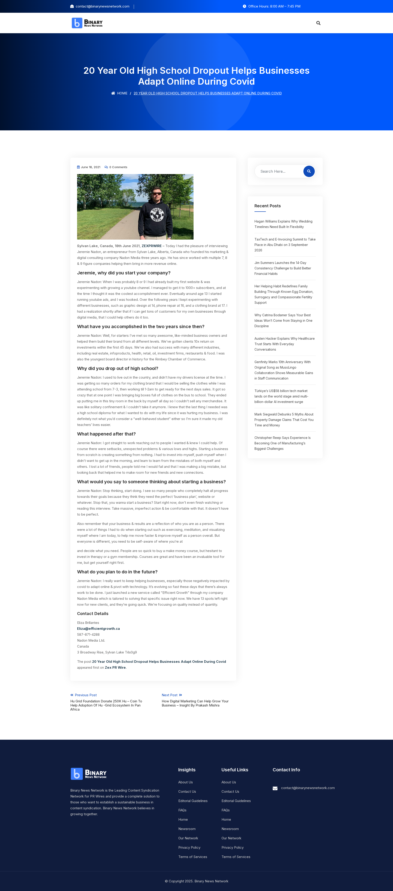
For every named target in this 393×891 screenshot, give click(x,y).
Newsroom (187, 829)
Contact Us (187, 791)
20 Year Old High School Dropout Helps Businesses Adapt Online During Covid (159, 661)
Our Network (188, 838)
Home (121, 93)
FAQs (182, 810)
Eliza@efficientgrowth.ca (98, 628)
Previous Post (106, 702)
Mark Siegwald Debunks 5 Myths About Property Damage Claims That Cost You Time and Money (284, 419)
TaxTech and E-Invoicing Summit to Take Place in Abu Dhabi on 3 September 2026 (285, 244)
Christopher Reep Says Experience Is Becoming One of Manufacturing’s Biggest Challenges (282, 443)
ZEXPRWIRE (152, 246)
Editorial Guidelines (193, 801)
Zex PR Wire (115, 667)
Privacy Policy (189, 847)
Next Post (195, 700)
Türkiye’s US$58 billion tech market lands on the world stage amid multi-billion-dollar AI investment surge (281, 396)
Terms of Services (192, 857)
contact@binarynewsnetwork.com (308, 788)
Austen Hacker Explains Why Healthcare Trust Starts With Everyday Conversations (284, 344)
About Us (185, 782)
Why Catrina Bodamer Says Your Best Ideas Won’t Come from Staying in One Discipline (283, 320)
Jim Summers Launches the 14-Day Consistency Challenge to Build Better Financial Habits (282, 268)
